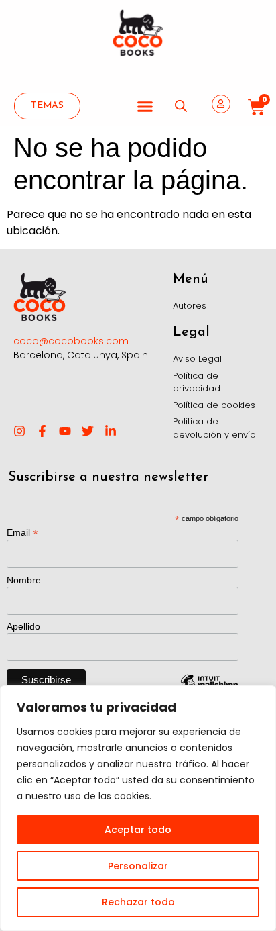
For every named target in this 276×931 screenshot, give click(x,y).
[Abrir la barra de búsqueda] (181, 106)
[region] (138, 808)
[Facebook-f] (42, 431)
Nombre (24, 580)
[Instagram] (19, 431)
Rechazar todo (138, 902)
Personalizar (138, 866)
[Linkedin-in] (111, 431)
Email (22, 532)
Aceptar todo (138, 829)
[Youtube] (65, 431)
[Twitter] (88, 431)
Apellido (23, 626)
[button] (145, 106)
